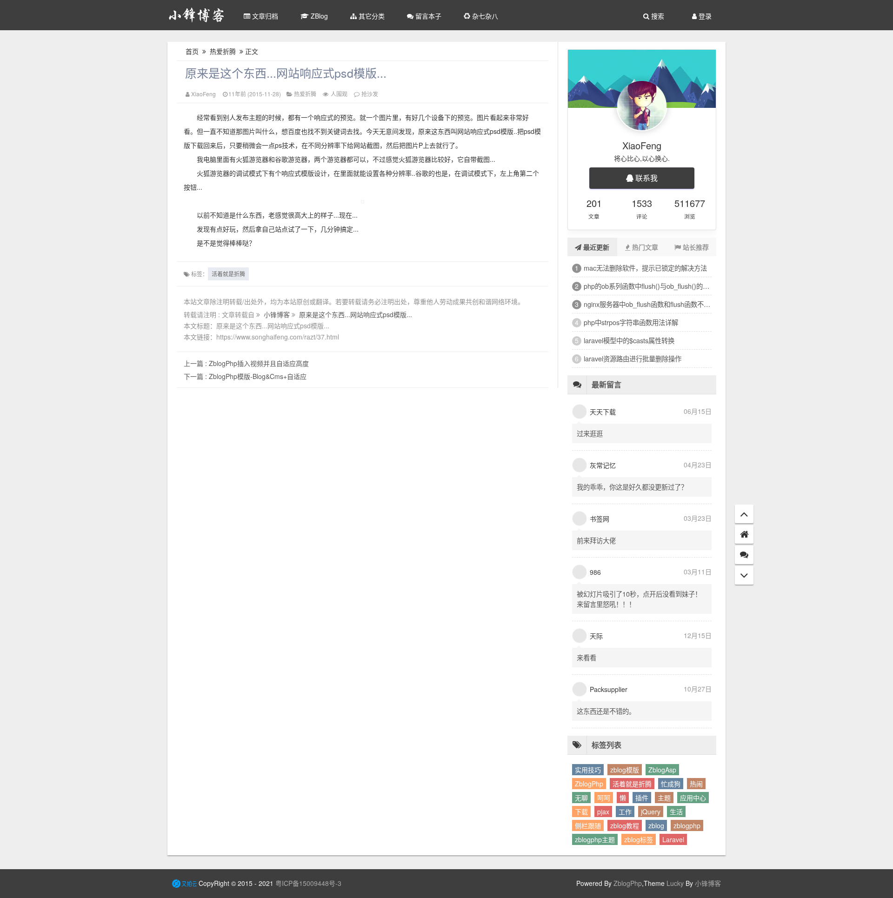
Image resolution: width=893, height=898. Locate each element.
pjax (603, 811)
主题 (664, 797)
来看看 (586, 657)
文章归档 (264, 15)
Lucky (674, 883)
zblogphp (686, 825)
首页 (192, 51)
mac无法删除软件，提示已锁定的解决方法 (645, 268)
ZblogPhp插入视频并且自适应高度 (246, 363)
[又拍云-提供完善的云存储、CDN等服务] (184, 883)
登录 (704, 15)
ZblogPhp (589, 783)
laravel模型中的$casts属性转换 (629, 340)
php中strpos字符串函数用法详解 (631, 322)
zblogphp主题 (595, 839)
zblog (656, 825)
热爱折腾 (223, 51)
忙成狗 (670, 783)
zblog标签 (638, 839)
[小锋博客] (196, 15)
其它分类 (371, 15)
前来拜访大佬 (596, 540)
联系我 (645, 178)
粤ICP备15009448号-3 (308, 883)
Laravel (673, 839)
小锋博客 (278, 314)
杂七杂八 (484, 15)
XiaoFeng (203, 94)
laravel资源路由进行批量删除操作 (632, 358)
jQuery (650, 811)
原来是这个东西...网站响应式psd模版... (286, 72)
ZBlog (318, 15)
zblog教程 (624, 825)
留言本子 (427, 15)
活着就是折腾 (228, 274)
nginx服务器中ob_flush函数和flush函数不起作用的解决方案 (648, 304)
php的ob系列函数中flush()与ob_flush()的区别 (648, 286)
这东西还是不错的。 (606, 711)
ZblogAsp (662, 769)
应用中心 (693, 797)
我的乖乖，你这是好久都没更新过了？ (632, 487)
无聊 (581, 797)
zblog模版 (624, 769)
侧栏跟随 (588, 825)
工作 (625, 811)
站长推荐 (695, 247)
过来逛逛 (590, 433)
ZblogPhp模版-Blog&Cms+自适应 (245, 376)
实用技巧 (588, 769)
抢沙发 (369, 94)
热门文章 (644, 247)
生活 (676, 811)
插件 (641, 797)
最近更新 (595, 247)
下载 (581, 811)
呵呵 (603, 797)
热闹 (696, 783)
